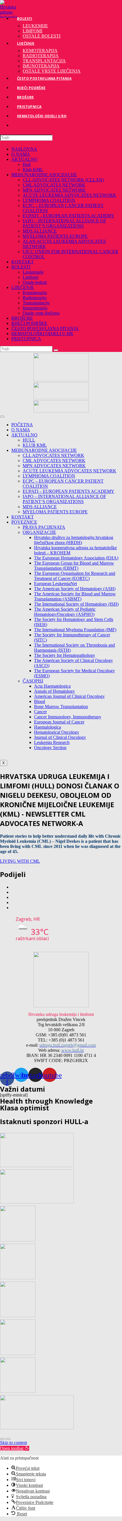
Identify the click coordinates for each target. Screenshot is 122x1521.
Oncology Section (50, 747)
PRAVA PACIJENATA (44, 527)
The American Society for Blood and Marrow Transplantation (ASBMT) (75, 596)
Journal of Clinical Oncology (60, 737)
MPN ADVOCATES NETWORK (54, 190)
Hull (27, 164)
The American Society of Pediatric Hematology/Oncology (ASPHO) (65, 612)
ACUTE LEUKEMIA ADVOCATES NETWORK (69, 195)
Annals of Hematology (54, 691)
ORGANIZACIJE (39, 532)
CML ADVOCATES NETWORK (54, 185)
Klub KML (33, 169)
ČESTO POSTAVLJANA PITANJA (45, 328)
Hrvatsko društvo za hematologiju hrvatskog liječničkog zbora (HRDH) (73, 540)
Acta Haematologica (52, 686)
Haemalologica (47, 727)
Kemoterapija (35, 292)
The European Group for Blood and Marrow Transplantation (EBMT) (74, 566)
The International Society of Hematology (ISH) (76, 604)
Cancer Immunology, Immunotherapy (67, 716)
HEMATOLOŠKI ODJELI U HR (42, 333)
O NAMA (20, 154)
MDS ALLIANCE (40, 231)
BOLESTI (20, 267)
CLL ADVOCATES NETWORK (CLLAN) (63, 179)
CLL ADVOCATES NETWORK (53, 455)
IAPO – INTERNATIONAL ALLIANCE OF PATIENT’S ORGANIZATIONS (64, 223)
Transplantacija (36, 302)
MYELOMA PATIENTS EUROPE (55, 236)
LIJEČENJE (22, 287)
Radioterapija (35, 297)
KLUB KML (35, 445)
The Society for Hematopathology (64, 655)
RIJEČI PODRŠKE (29, 323)
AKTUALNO (24, 159)
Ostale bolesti (35, 282)
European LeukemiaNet (55, 583)
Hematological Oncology (56, 732)
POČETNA (22, 424)
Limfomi (30, 277)
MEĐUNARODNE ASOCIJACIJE (44, 174)
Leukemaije (33, 272)
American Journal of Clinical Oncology (69, 696)
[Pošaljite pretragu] (56, 350)
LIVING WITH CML (20, 861)
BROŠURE (22, 318)
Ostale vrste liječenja (41, 313)
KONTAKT (22, 261)
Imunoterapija (35, 308)
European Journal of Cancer (59, 721)
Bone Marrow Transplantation (61, 706)
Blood (39, 701)
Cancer (40, 711)
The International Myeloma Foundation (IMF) (75, 629)
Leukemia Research (52, 742)
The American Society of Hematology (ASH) (74, 588)
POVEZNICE (24, 522)
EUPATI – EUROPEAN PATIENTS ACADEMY (68, 215)
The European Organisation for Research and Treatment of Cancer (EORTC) (74, 576)
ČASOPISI (33, 680)
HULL (29, 440)
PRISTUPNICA (26, 338)
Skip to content (13, 1442)
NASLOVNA (24, 149)
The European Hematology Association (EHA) (76, 557)
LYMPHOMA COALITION (49, 200)
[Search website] (17, 125)
